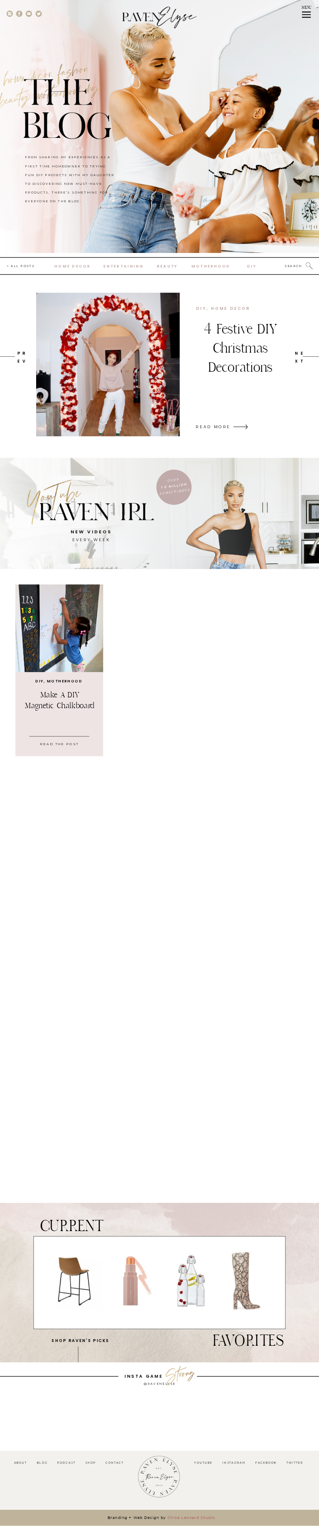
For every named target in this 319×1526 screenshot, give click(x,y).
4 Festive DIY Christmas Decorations (240, 348)
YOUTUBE (203, 1462)
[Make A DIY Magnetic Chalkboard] (59, 628)
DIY (201, 308)
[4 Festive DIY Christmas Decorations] (108, 365)
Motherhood (64, 681)
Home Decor (230, 308)
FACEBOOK (266, 1462)
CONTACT (115, 1462)
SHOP (90, 1462)
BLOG (42, 1462)
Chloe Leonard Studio (191, 1517)
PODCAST (66, 1462)
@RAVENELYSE (160, 1384)
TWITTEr (295, 1462)
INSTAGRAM (234, 1462)
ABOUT (20, 1462)
